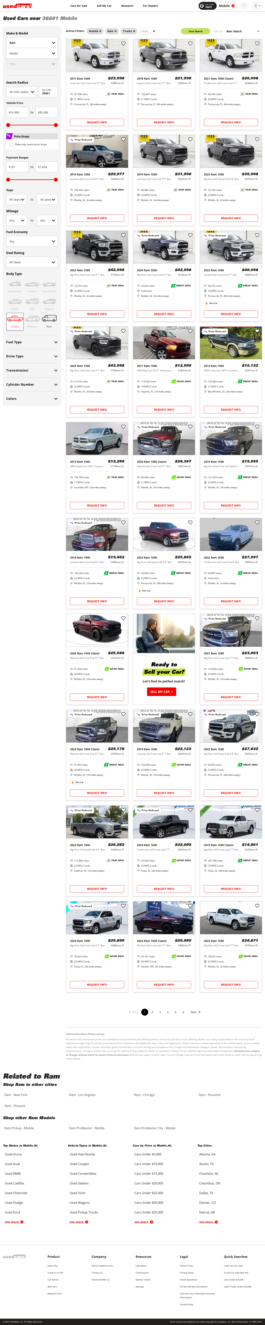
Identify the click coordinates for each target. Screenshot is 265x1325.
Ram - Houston (210, 1095)
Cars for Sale (78, 6)
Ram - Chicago (144, 1095)
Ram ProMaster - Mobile (87, 1128)
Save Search (196, 31)
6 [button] (183, 1012)
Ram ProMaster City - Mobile (155, 1128)
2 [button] (152, 1012)
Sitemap (140, 1286)
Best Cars (52, 1286)
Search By (52, 1265)
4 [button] (168, 1012)
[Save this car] (123, 44)
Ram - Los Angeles (82, 1095)
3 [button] (160, 1012)
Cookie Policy (186, 1304)
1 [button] (144, 1012)
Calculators (141, 1265)
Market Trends (143, 1279)
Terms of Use (186, 1265)
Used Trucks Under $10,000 (237, 1286)
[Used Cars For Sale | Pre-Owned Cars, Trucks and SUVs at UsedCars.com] (17, 5)
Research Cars (55, 1293)
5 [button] (175, 1012)
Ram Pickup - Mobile (19, 1128)
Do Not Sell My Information (194, 1286)
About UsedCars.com (102, 1265)
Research (127, 6)
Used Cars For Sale (233, 1265)
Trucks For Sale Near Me (236, 1272)
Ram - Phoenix (14, 1106)
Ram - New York (15, 1095)
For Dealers (150, 6)
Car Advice (53, 1279)
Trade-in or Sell (55, 1272)
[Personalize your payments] (123, 83)
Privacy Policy (187, 1272)
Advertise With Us (100, 1279)
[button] (195, 1014)
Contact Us (97, 1272)
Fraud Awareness (188, 1279)
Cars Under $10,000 (233, 1279)
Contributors (142, 1272)
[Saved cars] (244, 5)
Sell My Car (104, 6)
